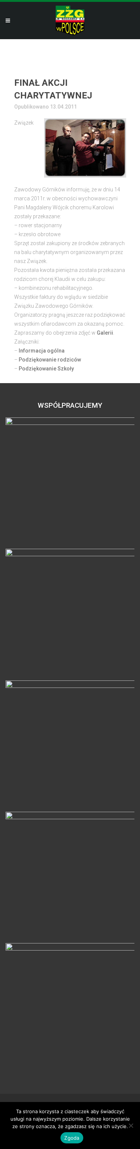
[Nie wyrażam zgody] (130, 1125)
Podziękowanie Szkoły (46, 369)
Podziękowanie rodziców (50, 360)
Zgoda (71, 1138)
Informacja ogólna (42, 351)
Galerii (105, 333)
